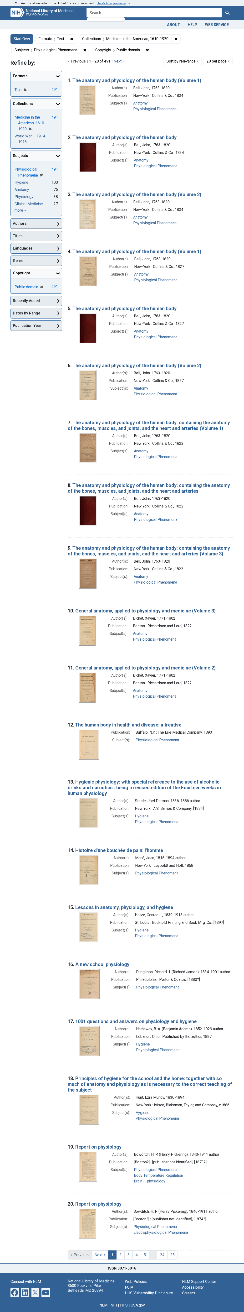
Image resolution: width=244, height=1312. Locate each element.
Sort (181, 61)
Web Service (217, 24)
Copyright (21, 273)
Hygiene (142, 816)
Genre (18, 260)
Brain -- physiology (149, 1181)
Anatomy (140, 103)
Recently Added (26, 300)
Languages (23, 248)
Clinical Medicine (29, 204)
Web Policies (136, 1281)
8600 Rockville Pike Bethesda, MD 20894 (85, 1287)
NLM (103, 1305)
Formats (20, 76)
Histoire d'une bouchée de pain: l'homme (119, 850)
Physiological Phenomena (155, 109)
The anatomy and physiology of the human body (124, 137)
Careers (188, 1293)
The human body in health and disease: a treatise (128, 725)
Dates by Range (26, 313)
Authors (20, 223)
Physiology (24, 196)
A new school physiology (102, 964)
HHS (124, 1305)
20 (217, 61)
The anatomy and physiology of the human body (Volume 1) (136, 80)
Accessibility (193, 1287)
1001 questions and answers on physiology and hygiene (136, 1021)
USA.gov (138, 1305)
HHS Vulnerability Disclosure (149, 1293)
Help (192, 24)
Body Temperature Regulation (158, 1175)
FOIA (129, 1287)
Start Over (22, 39)
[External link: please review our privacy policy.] (14, 1292)
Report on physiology (98, 1147)
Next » (119, 61)
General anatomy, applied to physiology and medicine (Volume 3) (145, 611)
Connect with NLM (25, 1281)
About (173, 24)
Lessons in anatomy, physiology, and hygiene (124, 907)
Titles (18, 236)
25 (172, 1255)
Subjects (20, 155)
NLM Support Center (199, 1281)
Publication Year (27, 325)
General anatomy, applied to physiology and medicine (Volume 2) (145, 668)
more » (20, 210)
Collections (23, 103)
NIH (114, 1305)
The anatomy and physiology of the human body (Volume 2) (136, 194)
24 (162, 1255)
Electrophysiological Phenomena (160, 1232)
